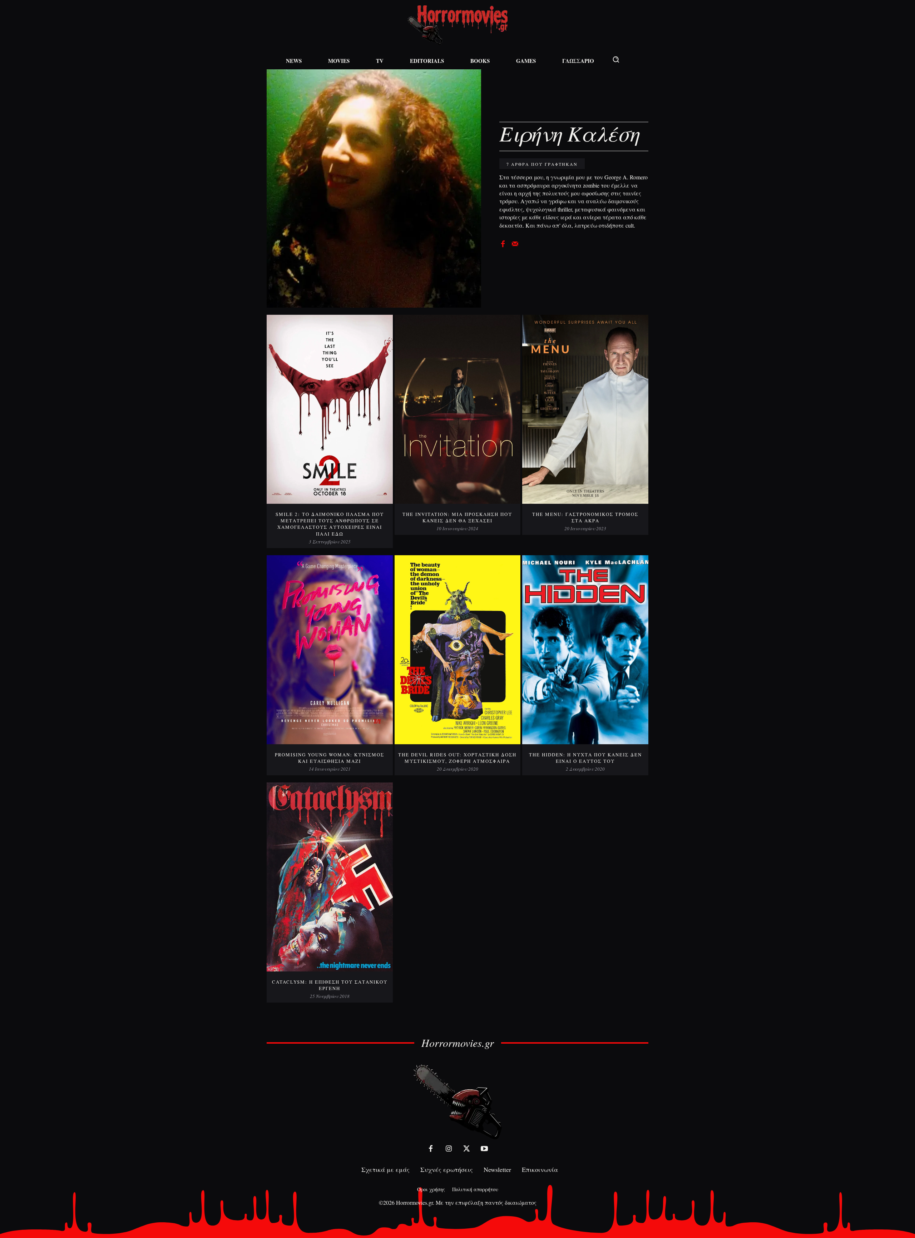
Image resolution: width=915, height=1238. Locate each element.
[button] (615, 59)
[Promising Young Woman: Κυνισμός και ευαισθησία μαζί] (330, 649)
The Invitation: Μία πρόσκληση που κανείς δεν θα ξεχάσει (457, 517)
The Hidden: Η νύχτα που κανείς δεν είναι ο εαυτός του (585, 757)
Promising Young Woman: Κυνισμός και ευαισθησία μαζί (329, 757)
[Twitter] (466, 1149)
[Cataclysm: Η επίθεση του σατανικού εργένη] (330, 876)
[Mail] (515, 243)
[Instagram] (449, 1149)
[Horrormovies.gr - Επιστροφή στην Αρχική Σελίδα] (457, 25)
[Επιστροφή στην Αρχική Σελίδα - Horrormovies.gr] (457, 1101)
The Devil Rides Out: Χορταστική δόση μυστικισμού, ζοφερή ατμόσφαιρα (457, 757)
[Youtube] (484, 1149)
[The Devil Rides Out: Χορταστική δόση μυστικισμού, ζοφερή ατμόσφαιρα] (458, 649)
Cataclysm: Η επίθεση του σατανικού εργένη (329, 985)
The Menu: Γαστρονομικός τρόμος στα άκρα (585, 517)
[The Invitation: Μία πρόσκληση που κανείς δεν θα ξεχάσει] (458, 409)
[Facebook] (502, 243)
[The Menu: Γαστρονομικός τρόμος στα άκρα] (585, 409)
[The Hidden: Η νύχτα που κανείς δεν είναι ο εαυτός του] (585, 649)
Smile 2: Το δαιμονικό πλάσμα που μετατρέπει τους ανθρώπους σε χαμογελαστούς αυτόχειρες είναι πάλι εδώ (330, 524)
